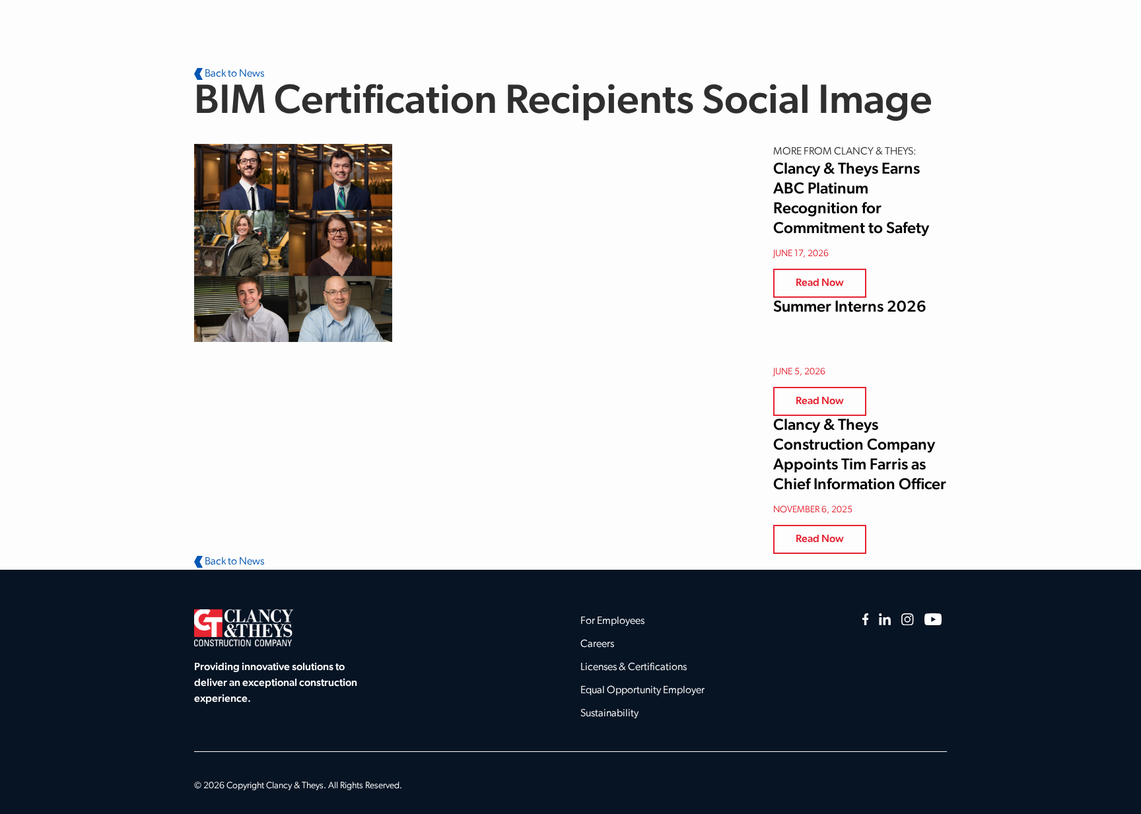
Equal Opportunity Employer (642, 690)
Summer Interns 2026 (849, 308)
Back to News (233, 74)
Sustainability (609, 713)
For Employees (612, 621)
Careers (597, 644)
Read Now (820, 283)
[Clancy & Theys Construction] (243, 628)
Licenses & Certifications (633, 667)
